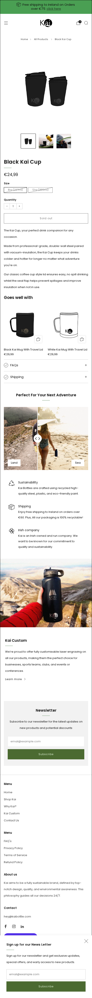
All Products (41, 39)
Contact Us (11, 820)
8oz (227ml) (15, 190)
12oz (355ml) (40, 190)
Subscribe (46, 986)
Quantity (10, 200)
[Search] (86, 23)
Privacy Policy (13, 848)
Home (24, 39)
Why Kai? (10, 806)
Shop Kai (10, 799)
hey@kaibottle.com (17, 916)
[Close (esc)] (86, 941)
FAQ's (8, 841)
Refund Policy (13, 862)
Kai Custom (12, 813)
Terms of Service (15, 855)
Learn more (13, 679)
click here (54, 9)
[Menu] (6, 23)
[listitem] (46, 7)
